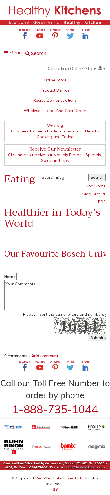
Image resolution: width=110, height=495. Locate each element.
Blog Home (95, 186)
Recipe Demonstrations (55, 100)
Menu (14, 53)
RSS (102, 201)
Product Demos (55, 90)
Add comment (44, 355)
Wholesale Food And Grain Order (55, 110)
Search (38, 53)
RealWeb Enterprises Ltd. (58, 478)
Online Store (55, 80)
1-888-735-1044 (55, 409)
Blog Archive (94, 193)
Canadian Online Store (73, 68)
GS (55, 489)
